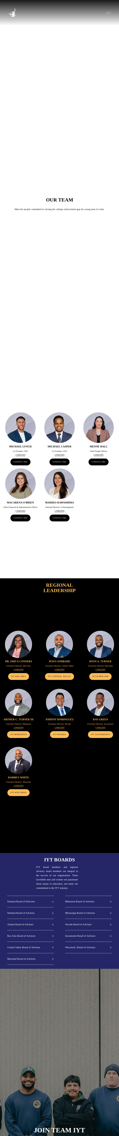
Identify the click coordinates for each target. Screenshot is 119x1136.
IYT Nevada (59, 734)
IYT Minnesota (18, 734)
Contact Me (59, 462)
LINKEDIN (20, 455)
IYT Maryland (100, 676)
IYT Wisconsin (18, 793)
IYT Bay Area (18, 676)
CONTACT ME (20, 462)
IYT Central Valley (59, 676)
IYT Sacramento (100, 734)
